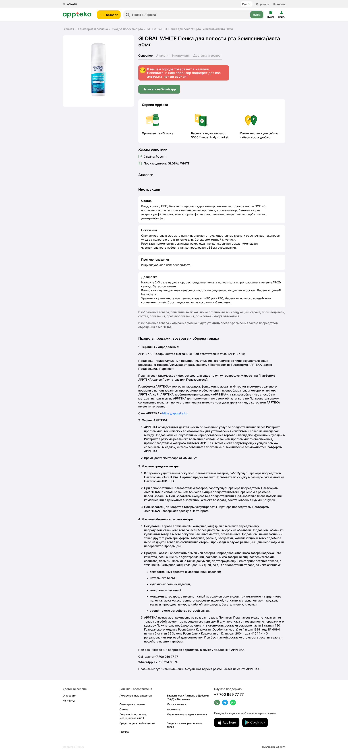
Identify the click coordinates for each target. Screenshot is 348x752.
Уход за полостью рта (127, 29)
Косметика (173, 709)
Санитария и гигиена (93, 29)
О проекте (262, 4)
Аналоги (162, 55)
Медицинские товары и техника (187, 714)
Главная (68, 29)
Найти (256, 14)
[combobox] (193, 14)
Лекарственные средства (135, 695)
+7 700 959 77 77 (229, 694)
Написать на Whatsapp (159, 89)
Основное (145, 55)
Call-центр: (158, 656)
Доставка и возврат (207, 55)
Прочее (124, 731)
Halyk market (219, 137)
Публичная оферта (273, 746)
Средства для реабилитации (137, 723)
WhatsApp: (158, 662)
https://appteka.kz (175, 413)
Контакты (279, 4)
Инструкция (181, 55)
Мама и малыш (176, 704)
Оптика (124, 709)
